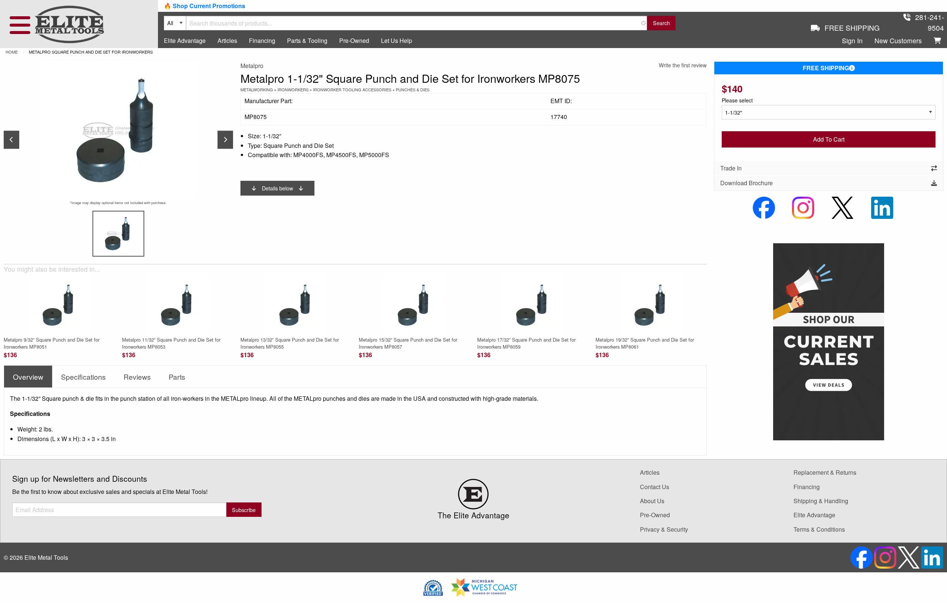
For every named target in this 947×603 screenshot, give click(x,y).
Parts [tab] (177, 377)
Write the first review (683, 65)
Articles (227, 40)
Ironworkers (293, 89)
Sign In (852, 40)
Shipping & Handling (820, 501)
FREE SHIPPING (826, 68)
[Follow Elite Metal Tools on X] (842, 207)
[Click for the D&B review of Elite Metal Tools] (433, 586)
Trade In (731, 168)
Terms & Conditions (819, 529)
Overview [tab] (28, 377)
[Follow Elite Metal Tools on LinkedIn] (882, 207)
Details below (277, 188)
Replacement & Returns (824, 472)
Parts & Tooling (307, 40)
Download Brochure (746, 183)
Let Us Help (396, 40)
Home (12, 52)
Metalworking (256, 89)
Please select (737, 100)
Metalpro (251, 65)
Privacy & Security (664, 529)
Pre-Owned (354, 40)
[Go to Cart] (937, 40)
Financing (262, 40)
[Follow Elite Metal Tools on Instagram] (803, 207)
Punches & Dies (412, 89)
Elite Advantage (185, 40)
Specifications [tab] (83, 377)
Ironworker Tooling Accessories (352, 89)
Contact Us (654, 486)
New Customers (898, 40)
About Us (652, 501)
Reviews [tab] (137, 377)
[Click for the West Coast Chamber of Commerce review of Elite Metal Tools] (484, 586)
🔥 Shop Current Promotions (204, 5)
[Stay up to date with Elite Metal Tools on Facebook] (764, 207)
